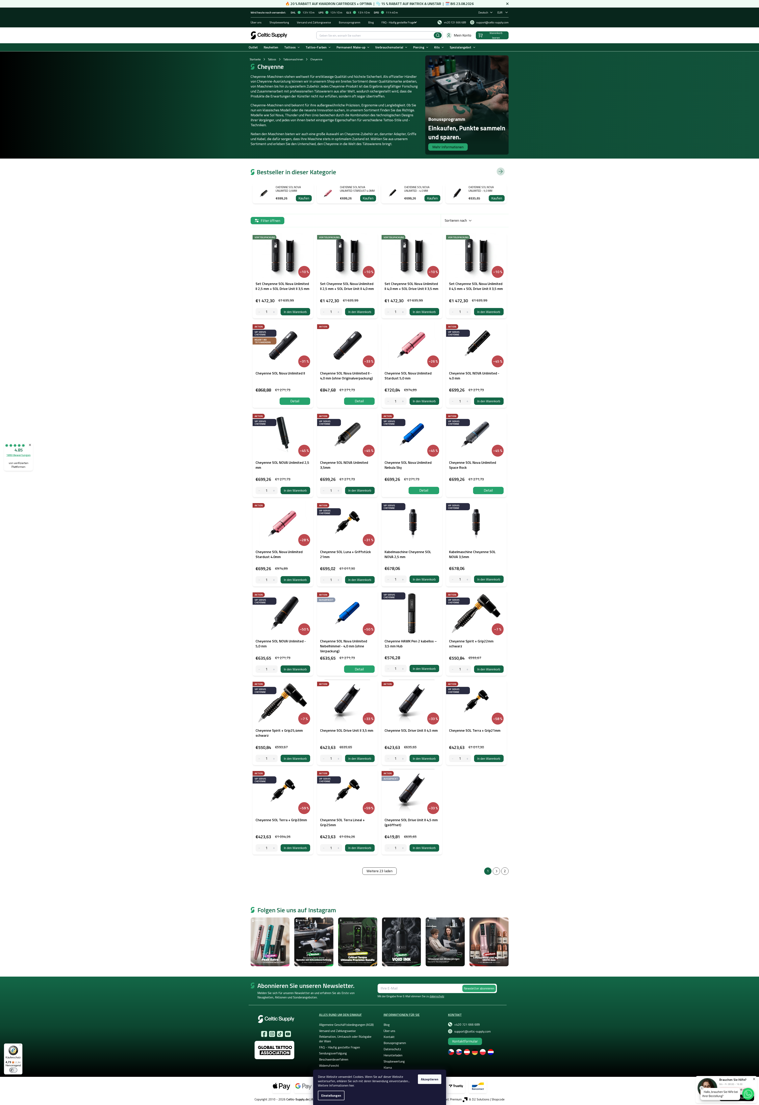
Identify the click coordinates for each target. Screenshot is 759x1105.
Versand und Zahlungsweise (314, 22)
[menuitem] (253, 47)
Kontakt (389, 1037)
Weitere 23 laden (379, 871)
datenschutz (437, 996)
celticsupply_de (272, 1034)
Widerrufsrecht (329, 1065)
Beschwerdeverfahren (333, 1059)
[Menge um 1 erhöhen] (274, 311)
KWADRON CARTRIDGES (337, 3)
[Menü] (20, 1045)
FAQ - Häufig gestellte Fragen (399, 22)
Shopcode (498, 1099)
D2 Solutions (480, 1099)
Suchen (438, 35)
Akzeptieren (429, 1079)
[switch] (13, 1070)
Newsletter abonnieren (479, 988)
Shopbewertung (279, 22)
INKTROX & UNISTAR (425, 3)
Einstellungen (331, 1095)
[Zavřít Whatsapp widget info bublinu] (701, 1088)
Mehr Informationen (448, 147)
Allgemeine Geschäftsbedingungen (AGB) (346, 1024)
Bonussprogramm (349, 22)
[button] (748, 1094)
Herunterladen (393, 1055)
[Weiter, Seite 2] (496, 871)
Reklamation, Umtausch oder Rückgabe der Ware (345, 1038)
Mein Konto (462, 35)
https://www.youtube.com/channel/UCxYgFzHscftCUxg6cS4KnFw (288, 1034)
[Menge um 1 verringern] (259, 311)
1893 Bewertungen (18, 455)
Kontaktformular (465, 1041)
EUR (499, 12)
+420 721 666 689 (467, 1024)
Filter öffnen (270, 220)
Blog (371, 22)
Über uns (256, 22)
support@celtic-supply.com (472, 1031)
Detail (294, 401)
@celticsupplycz (280, 1034)
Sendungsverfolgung (333, 1053)
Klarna (388, 1067)
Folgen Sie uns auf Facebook (264, 1034)
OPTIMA (366, 3)
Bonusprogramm (395, 1043)
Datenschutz (392, 1049)
